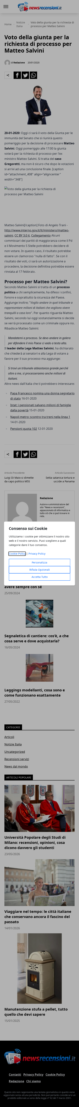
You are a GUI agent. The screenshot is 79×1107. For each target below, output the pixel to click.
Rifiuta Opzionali (39, 570)
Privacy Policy (36, 554)
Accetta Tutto (40, 577)
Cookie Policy (17, 554)
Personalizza (39, 562)
